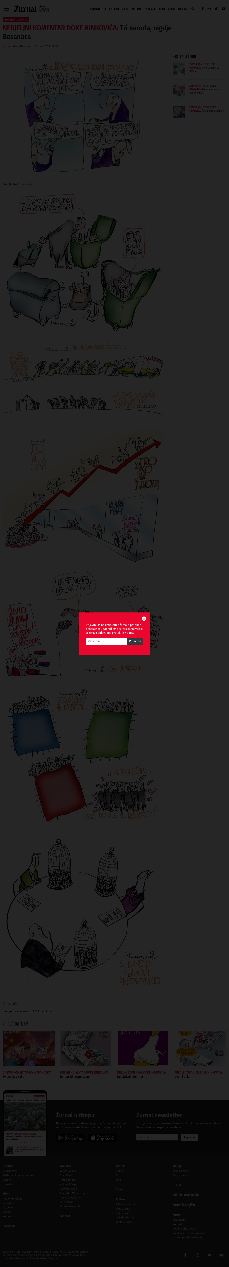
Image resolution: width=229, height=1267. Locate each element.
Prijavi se (135, 641)
